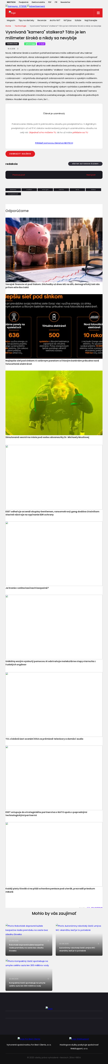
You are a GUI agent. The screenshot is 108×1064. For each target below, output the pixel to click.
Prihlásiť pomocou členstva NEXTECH (54, 142)
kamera (13, 189)
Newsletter (65, 2)
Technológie (20, 26)
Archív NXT (55, 20)
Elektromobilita (38, 2)
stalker (29, 189)
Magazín (11, 20)
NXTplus (67, 20)
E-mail (41, 44)
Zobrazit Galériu (20, 154)
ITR (56, 2)
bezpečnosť (13, 194)
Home (8, 26)
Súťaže (78, 20)
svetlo (61, 189)
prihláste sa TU (80, 132)
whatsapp (30, 44)
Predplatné (23, 2)
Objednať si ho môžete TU (42, 132)
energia (45, 189)
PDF (49, 2)
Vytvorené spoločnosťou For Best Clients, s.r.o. (29, 1044)
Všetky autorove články (85, 164)
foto (77, 189)
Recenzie (42, 20)
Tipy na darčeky (26, 20)
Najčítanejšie (91, 20)
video (93, 189)
